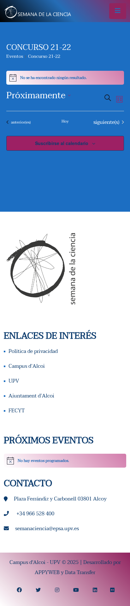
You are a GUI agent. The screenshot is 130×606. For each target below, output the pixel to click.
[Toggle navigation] (117, 11)
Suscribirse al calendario (61, 143)
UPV (14, 381)
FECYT (17, 410)
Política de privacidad (33, 351)
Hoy (65, 121)
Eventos (14, 56)
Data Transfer (80, 572)
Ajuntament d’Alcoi (31, 395)
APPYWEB (47, 572)
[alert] (65, 461)
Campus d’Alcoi (27, 366)
